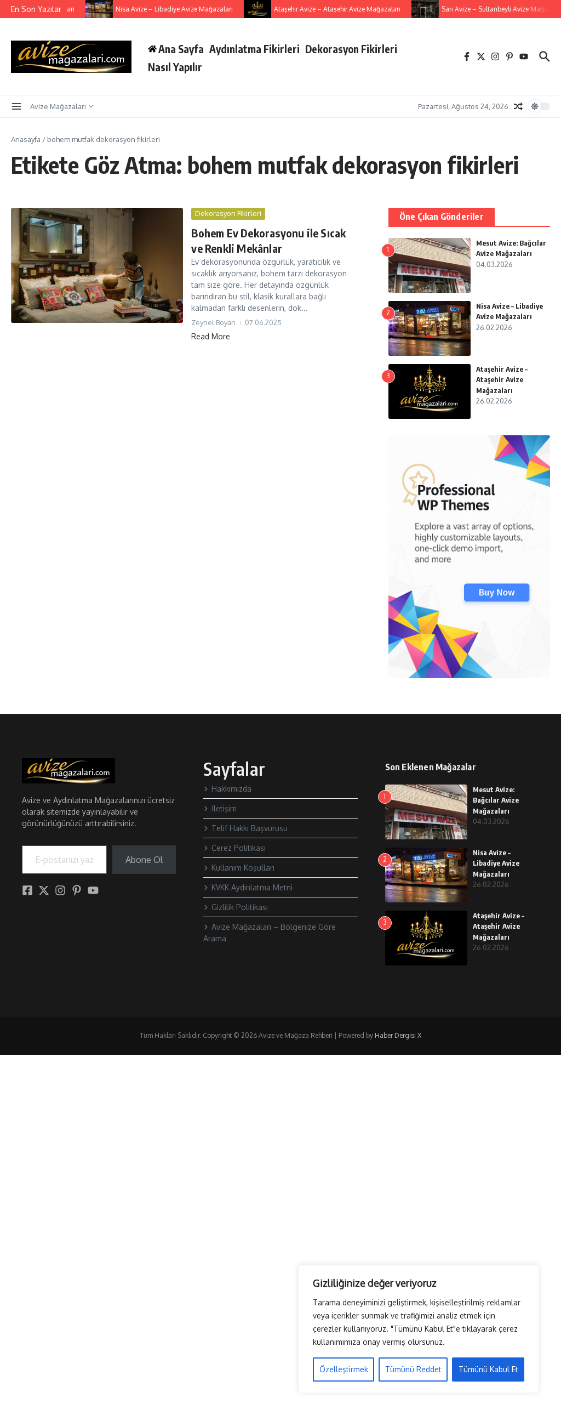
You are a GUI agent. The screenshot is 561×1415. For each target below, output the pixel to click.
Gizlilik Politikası (239, 907)
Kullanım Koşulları (242, 867)
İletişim (224, 808)
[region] (418, 1329)
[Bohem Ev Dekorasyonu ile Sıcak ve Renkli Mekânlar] (97, 265)
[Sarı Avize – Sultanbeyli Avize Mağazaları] (417, 9)
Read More (210, 336)
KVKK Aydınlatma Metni (252, 887)
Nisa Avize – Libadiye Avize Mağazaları (496, 863)
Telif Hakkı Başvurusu (249, 828)
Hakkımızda (231, 788)
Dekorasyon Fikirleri (351, 48)
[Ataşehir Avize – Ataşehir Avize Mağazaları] (250, 9)
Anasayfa (26, 139)
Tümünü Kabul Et (488, 1369)
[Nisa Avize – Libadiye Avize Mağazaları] (91, 9)
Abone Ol (144, 859)
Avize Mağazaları (58, 106)
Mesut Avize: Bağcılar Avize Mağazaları (496, 800)
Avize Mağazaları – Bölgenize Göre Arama (269, 932)
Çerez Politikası (238, 848)
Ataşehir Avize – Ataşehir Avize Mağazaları (502, 380)
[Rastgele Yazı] (518, 106)
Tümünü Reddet (413, 1369)
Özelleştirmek (343, 1369)
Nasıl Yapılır (175, 66)
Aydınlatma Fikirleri (254, 48)
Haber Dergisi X (398, 1035)
